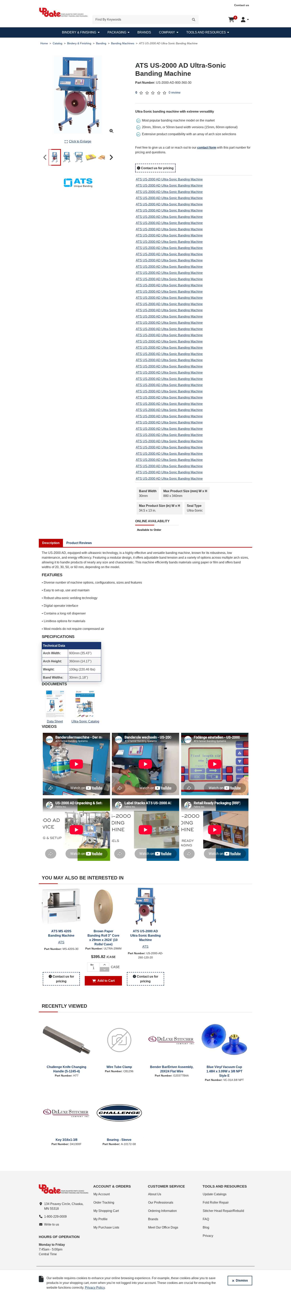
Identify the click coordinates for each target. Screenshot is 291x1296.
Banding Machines (122, 43)
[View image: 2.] (66, 157)
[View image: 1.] (54, 157)
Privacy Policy (95, 1287)
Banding (101, 43)
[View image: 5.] (102, 157)
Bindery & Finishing (79, 32)
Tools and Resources (206, 32)
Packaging (116, 32)
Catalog (57, 43)
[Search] (193, 19)
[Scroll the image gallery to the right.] (111, 157)
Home (44, 43)
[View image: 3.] (78, 157)
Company (167, 32)
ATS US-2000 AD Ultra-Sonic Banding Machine (169, 179)
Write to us (51, 1224)
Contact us (241, 5)
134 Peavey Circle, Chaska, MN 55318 (63, 1206)
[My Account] (245, 19)
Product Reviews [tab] (79, 543)
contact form (206, 147)
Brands (144, 32)
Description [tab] (51, 543)
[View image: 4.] (90, 157)
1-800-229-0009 (55, 1216)
